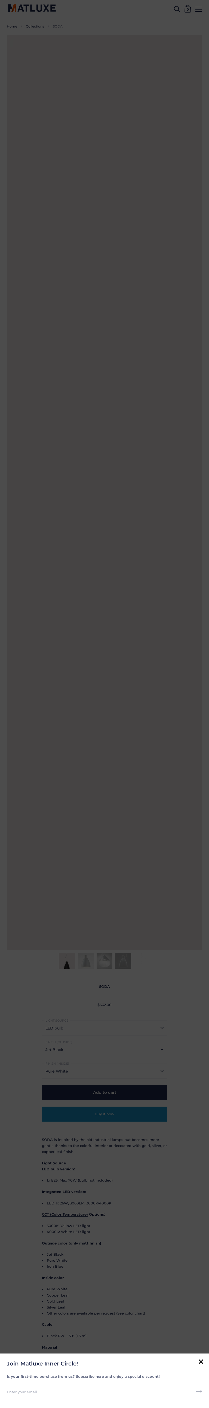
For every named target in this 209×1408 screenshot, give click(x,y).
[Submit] (199, 1393)
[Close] (201, 1362)
